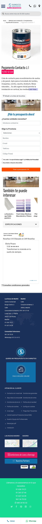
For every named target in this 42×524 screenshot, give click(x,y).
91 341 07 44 (21, 493)
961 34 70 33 (21, 499)
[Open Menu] (3, 5)
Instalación (10, 428)
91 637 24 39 (21, 496)
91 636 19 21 (21, 489)
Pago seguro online (21, 376)
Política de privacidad (29, 402)
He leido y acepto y (20, 159)
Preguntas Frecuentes (30, 411)
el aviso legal (18, 159)
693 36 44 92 (16, 337)
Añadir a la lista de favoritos (14, 96)
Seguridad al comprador (14, 398)
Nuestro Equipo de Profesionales (17, 419)
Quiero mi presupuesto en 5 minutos (21, 358)
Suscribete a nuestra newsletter (12, 163)
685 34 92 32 (21, 503)
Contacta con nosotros (14, 393)
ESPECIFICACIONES (13, 224)
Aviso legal (10, 411)
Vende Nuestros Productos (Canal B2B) (19, 415)
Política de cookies (13, 406)
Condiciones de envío (13, 402)
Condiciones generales (30, 393)
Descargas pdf (11, 423)
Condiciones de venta (29, 398)
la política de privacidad (31, 159)
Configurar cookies (29, 406)
